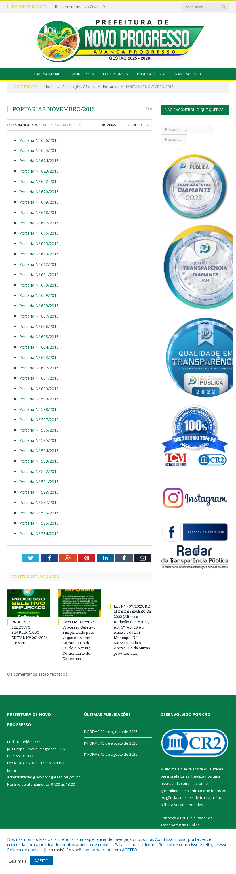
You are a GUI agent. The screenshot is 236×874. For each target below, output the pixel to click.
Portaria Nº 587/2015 (39, 502)
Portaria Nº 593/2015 (39, 461)
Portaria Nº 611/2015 (39, 274)
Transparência (187, 74)
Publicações (149, 74)
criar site (195, 769)
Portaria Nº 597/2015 (39, 419)
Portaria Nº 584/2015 (39, 533)
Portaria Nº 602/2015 (39, 368)
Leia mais (54, 849)
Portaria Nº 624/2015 (39, 160)
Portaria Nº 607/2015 (39, 316)
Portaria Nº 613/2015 (39, 254)
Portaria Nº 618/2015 (39, 212)
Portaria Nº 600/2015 (39, 388)
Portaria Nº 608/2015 (39, 305)
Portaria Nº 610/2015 (39, 285)
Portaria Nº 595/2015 (39, 440)
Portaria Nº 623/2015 (39, 171)
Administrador (28, 125)
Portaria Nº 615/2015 (39, 243)
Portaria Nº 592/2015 (39, 471)
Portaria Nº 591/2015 (39, 481)
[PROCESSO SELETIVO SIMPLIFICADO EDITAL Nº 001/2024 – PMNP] (28, 603)
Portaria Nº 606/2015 (39, 326)
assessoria (170, 783)
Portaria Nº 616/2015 (39, 233)
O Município (79, 74)
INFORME (63, 6)
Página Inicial (47, 74)
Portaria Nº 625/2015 (39, 150)
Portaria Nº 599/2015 (39, 399)
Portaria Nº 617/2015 (39, 223)
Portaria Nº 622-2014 (39, 181)
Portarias (107, 125)
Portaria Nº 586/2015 (39, 513)
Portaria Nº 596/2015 (39, 430)
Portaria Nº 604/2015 (39, 347)
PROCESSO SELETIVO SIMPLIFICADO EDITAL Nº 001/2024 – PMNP (29, 632)
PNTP (184, 817)
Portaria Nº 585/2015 (39, 523)
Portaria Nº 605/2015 (39, 336)
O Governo (114, 74)
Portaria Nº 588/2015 (39, 492)
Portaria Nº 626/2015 (39, 140)
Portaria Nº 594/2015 (39, 450)
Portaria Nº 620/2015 (39, 191)
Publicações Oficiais (134, 125)
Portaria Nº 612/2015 (39, 264)
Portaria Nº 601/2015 (39, 378)
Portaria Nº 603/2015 (39, 357)
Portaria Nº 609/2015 (39, 295)
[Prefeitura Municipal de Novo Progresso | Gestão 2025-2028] (118, 39)
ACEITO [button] (41, 860)
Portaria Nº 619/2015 (39, 202)
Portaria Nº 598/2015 (39, 409)
